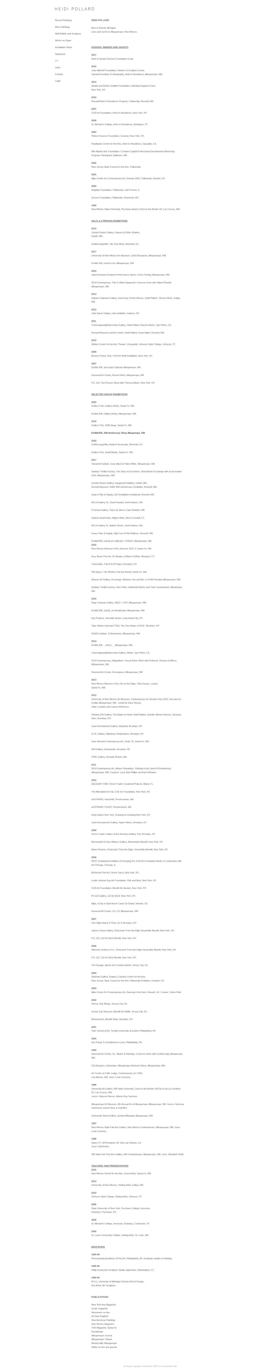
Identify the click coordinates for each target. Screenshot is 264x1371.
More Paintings (62, 27)
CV (56, 60)
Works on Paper (63, 40)
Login (57, 81)
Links (57, 67)
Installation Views (63, 47)
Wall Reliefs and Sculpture (68, 33)
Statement (60, 54)
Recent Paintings (63, 20)
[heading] (65, 9)
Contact (59, 74)
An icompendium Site (168, 1366)
